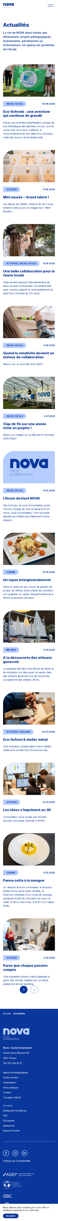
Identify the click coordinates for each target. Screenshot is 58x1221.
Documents (9, 1120)
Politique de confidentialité (16, 1161)
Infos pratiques (10, 1087)
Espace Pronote (11, 1130)
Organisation (9, 1082)
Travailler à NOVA (12, 1097)
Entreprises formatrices (15, 1110)
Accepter (10, 1216)
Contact (7, 1092)
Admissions (8, 1125)
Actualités (8, 1105)
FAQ (5, 1115)
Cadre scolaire (10, 1077)
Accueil (7, 1013)
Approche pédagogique (15, 1072)
